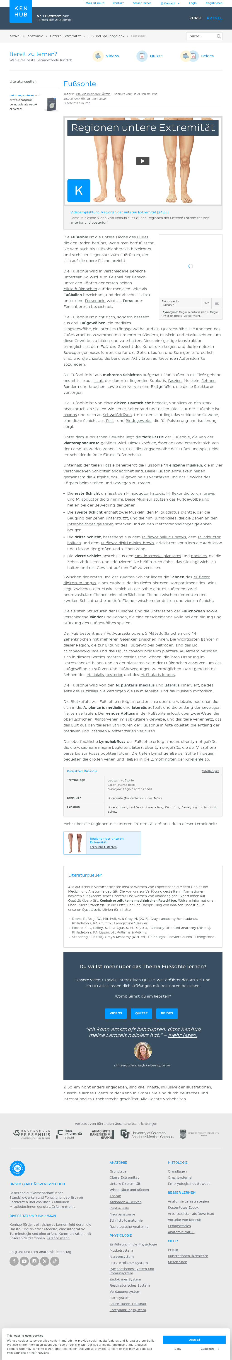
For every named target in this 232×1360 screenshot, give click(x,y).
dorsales (199, 556)
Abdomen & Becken (126, 1202)
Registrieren (214, 3)
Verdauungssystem (125, 1291)
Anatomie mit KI (181, 1232)
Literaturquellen (23, 81)
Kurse (195, 18)
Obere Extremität (124, 1177)
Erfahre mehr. (63, 1206)
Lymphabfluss (112, 741)
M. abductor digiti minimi (99, 499)
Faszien (175, 381)
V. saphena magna (94, 747)
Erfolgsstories (179, 1226)
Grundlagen (119, 1171)
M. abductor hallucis (145, 493)
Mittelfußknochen (80, 289)
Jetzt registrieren (22, 95)
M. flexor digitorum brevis (190, 493)
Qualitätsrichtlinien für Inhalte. (106, 910)
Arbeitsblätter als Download (191, 1213)
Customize (208, 1348)
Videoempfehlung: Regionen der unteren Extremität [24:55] (119, 212)
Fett (110, 421)
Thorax (115, 1196)
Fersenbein (95, 301)
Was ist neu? (95, 3)
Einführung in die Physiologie (133, 1244)
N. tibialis (89, 691)
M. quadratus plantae (175, 512)
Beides (207, 56)
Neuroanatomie (122, 1214)
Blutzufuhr (81, 701)
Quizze (156, 56)
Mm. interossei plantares (158, 556)
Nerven (134, 386)
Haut (98, 381)
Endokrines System (125, 1279)
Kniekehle (194, 759)
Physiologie (121, 1235)
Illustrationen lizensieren (188, 1256)
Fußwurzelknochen (125, 633)
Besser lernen (142, 3)
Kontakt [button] (118, 3)
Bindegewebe (138, 421)
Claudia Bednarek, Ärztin (93, 94)
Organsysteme (180, 1177)
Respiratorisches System (130, 1285)
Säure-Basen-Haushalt (128, 1304)
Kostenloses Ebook (183, 1207)
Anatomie (35, 36)
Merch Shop (177, 1262)
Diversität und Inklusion (33, 1216)
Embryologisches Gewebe (189, 1183)
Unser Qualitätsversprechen (37, 1184)
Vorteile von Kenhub (184, 1220)
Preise (173, 1250)
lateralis (172, 685)
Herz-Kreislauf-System (129, 1263)
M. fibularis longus (157, 675)
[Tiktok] (54, 1261)
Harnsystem (120, 1298)
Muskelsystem (121, 1250)
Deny (177, 1348)
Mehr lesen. (182, 1035)
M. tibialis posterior (105, 675)
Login (193, 3)
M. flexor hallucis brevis (164, 537)
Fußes (142, 237)
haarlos (70, 415)
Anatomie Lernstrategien (188, 1201)
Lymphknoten (163, 759)
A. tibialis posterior (193, 701)
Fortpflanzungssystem (128, 1310)
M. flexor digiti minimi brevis (127, 543)
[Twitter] (44, 1261)
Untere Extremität (65, 36)
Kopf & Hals (119, 1208)
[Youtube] (24, 1261)
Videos (112, 56)
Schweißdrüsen (117, 415)
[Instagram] (34, 1261)
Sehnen (208, 381)
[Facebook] (14, 1261)
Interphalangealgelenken (90, 524)
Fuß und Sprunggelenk (106, 36)
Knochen (97, 386)
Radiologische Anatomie (129, 1226)
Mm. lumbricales (160, 518)
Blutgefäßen (162, 386)
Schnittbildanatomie (126, 1220)
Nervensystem (122, 1256)
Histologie (178, 1162)
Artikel (214, 18)
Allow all (194, 1339)
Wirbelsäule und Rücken (129, 1190)
